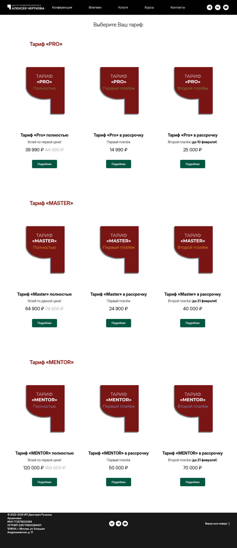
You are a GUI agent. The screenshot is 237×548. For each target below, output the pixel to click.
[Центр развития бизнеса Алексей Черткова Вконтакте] (112, 523)
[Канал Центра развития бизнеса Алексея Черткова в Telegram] (118, 523)
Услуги (123, 7)
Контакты (178, 7)
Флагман (95, 7)
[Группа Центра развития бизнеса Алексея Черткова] (218, 7)
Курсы (149, 7)
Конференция (62, 7)
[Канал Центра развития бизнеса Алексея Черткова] (209, 7)
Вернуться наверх (216, 523)
